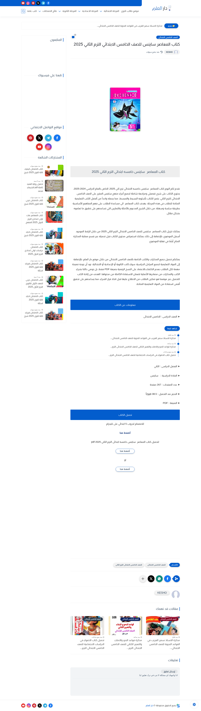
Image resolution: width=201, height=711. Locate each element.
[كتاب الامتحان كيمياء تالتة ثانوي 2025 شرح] (54, 170)
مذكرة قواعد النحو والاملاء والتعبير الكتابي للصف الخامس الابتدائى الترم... (143, 347)
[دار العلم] (161, 8)
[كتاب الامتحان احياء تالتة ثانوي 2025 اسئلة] (54, 298)
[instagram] (28, 3)
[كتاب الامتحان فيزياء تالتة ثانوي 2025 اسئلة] (54, 265)
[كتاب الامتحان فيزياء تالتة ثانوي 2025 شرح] (54, 314)
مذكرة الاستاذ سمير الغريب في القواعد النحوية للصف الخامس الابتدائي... (129, 26)
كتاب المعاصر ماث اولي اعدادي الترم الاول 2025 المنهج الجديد (34, 219)
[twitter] (38, 3)
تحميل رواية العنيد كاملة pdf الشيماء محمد (35, 187)
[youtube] (23, 3)
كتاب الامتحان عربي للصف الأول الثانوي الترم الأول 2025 (34, 283)
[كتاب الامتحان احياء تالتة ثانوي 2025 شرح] (54, 233)
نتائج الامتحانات (50, 11)
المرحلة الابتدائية (111, 11)
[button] (167, 578)
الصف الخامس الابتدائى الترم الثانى (129, 565)
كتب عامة (32, 11)
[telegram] (43, 3)
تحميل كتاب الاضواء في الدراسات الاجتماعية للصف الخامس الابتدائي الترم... (142, 355)
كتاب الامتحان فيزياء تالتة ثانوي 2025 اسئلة (34, 267)
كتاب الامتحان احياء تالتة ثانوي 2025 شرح (33, 234)
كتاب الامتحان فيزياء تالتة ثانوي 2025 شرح (33, 314)
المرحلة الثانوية (69, 11)
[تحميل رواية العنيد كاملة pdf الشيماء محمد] (54, 185)
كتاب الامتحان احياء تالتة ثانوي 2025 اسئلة (34, 299)
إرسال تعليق (169, 671)
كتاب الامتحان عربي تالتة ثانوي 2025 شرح (33, 202)
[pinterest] (33, 3)
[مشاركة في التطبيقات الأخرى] (142, 578)
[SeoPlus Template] (178, 705)
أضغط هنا (125, 433)
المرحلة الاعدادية (90, 11)
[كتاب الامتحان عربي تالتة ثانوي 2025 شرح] (54, 202)
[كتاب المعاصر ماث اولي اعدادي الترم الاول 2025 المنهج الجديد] (54, 217)
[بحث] (23, 11)
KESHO (169, 52)
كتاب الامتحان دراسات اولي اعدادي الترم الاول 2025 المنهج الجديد (34, 251)
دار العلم (149, 705)
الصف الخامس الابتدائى (168, 37)
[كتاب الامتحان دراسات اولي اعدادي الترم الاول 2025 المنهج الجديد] (54, 248)
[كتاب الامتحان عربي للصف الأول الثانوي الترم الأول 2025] (54, 281)
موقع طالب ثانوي (130, 11)
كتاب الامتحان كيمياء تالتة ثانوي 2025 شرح (33, 171)
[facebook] (48, 3)
